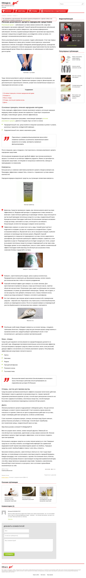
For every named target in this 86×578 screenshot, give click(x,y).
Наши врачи (50, 574)
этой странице (26, 20)
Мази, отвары (7, 97)
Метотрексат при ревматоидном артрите (76, 96)
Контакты (43, 574)
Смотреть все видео (72, 45)
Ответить (10, 519)
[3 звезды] (5, 477)
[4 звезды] (6, 477)
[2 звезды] (4, 477)
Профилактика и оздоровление (55, 11)
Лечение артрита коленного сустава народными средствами (10, 499)
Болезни (8, 11)
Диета (5, 102)
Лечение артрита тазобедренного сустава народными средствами (46, 499)
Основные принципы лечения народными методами (18, 93)
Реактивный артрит (8, 25)
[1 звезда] (2, 477)
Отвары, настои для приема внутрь (14, 100)
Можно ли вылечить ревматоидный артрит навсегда (77, 58)
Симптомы (21, 11)
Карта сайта (36, 574)
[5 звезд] (8, 477)
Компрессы (6, 95)
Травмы (34, 11)
